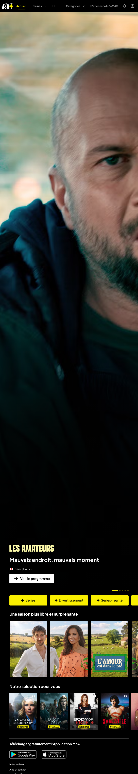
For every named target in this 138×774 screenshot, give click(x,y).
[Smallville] (115, 711)
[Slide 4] (125, 590)
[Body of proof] (84, 711)
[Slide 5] (128, 590)
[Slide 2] (119, 590)
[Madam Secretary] (23, 711)
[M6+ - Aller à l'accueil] (7, 5)
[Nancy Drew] (54, 711)
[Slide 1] (115, 590)
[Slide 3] (122, 590)
